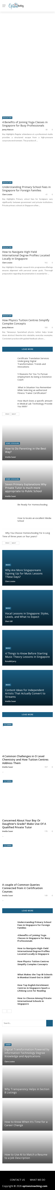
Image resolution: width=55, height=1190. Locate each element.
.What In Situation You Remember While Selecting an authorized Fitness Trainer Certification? (34, 390)
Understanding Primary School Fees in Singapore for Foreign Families (26, 188)
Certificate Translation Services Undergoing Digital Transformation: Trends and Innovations (33, 362)
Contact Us (17, 1179)
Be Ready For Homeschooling (32, 504)
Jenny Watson (7, 129)
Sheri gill (8, 621)
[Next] (9, 1011)
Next (14, 414)
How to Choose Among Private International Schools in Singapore (34, 1001)
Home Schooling (12, 443)
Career (8, 1045)
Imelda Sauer (10, 457)
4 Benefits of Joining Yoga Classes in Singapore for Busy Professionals (25, 123)
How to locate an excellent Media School (34, 519)
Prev (7, 414)
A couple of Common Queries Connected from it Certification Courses (22, 888)
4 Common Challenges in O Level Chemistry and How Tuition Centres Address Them (25, 760)
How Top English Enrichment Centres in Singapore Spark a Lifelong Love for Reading (33, 988)
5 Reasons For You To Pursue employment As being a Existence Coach (34, 376)
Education (7, 118)
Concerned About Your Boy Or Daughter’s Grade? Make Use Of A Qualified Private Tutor (24, 824)
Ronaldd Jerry (10, 661)
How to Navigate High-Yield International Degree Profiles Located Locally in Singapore (26, 255)
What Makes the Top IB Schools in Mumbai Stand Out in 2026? (35, 976)
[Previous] (4, 1011)
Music (8, 565)
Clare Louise (7, 194)
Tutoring (8, 724)
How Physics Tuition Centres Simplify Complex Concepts (25, 321)
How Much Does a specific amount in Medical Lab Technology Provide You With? (34, 403)
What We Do (37, 1179)
